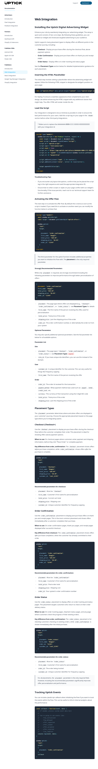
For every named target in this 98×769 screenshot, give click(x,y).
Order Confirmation (45, 56)
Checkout (41, 49)
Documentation (10, 8)
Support (75, 3)
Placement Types (46, 66)
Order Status (43, 62)
